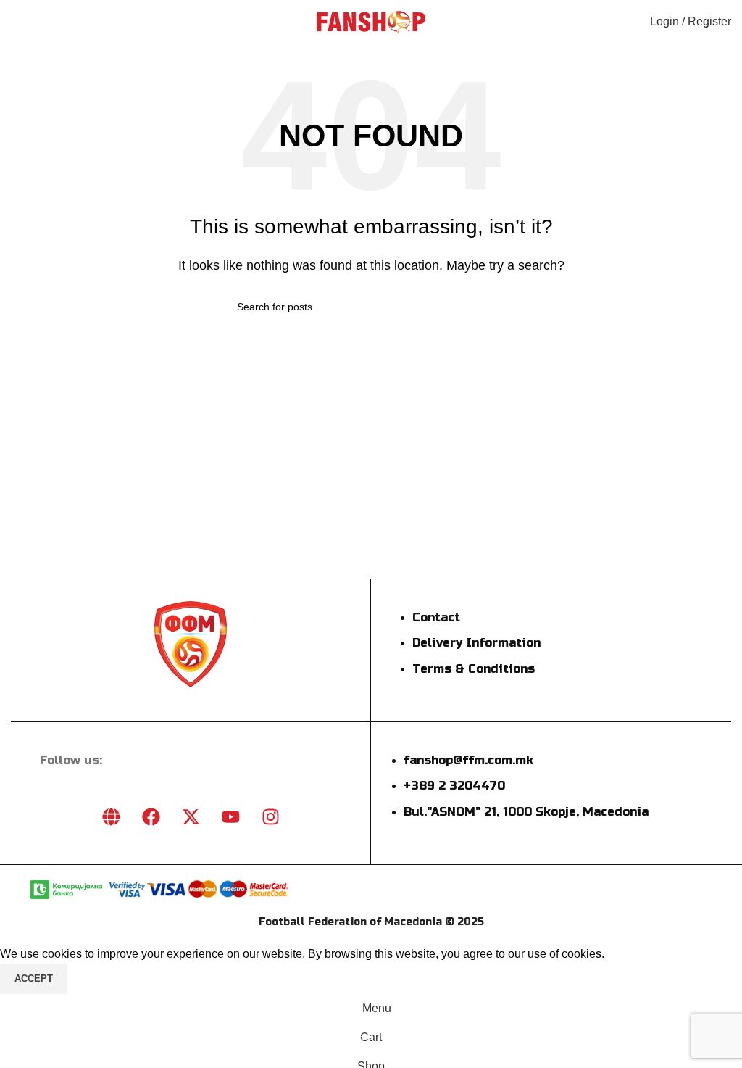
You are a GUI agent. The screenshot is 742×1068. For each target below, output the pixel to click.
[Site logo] (371, 21)
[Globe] (111, 817)
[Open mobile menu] (17, 21)
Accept (33, 978)
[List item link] (470, 650)
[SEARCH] (499, 306)
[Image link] (190, 643)
